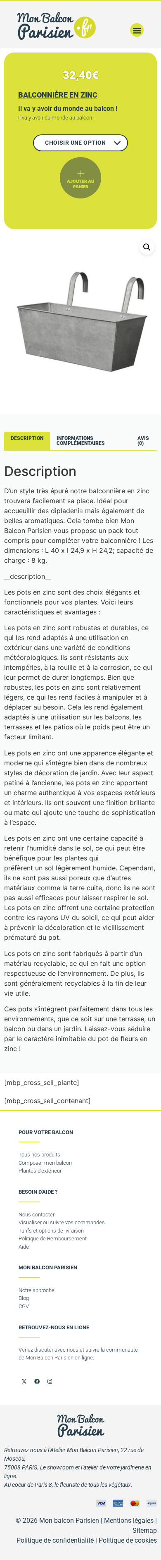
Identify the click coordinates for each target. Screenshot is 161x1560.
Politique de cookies (128, 1540)
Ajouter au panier (80, 184)
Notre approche (36, 1290)
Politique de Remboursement (53, 1238)
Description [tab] (27, 438)
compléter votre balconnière (92, 540)
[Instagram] (49, 1381)
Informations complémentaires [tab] (81, 440)
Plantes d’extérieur (40, 1171)
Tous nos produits (39, 1154)
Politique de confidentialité (55, 1540)
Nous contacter (36, 1214)
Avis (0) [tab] (143, 440)
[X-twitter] (24, 1381)
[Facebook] (36, 1381)
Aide (24, 1247)
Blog (24, 1298)
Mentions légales (129, 1520)
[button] (137, 30)
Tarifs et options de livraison (51, 1231)
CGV (24, 1306)
